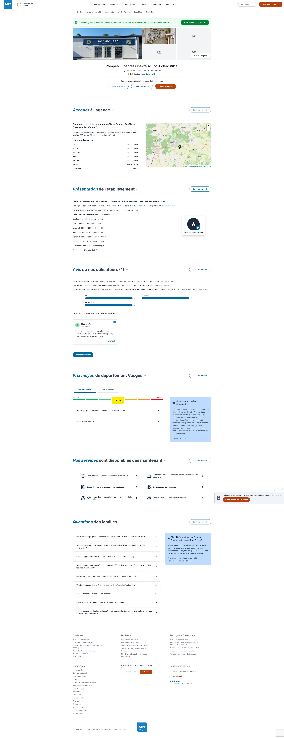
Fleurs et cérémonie (150, 4)
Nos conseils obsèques (81, 639)
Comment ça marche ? (81, 676)
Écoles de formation (80, 710)
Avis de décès (78, 656)
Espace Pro (77, 704)
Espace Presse (78, 713)
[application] (178, 145)
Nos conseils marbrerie (129, 639)
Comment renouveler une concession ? (135, 645)
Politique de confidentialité (82, 685)
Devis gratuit (177, 676)
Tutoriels (76, 701)
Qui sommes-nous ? (80, 673)
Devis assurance (142, 86)
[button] (208, 125)
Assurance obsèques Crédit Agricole (183, 654)
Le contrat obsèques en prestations (183, 651)
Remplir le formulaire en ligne (180, 561)
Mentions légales (79, 688)
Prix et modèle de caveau (130, 642)
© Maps (194, 166)
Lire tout (111, 341)
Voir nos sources (179, 438)
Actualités (170, 4)
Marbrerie (114, 4)
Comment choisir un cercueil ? (83, 642)
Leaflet (186, 166)
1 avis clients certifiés (148, 74)
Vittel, (140, 206)
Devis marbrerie (118, 86)
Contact (76, 679)
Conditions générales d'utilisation (85, 682)
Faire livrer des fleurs (196, 22)
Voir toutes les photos (200, 56)
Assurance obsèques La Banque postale (184, 648)
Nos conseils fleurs (79, 698)
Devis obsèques (166, 86)
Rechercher (147, 672)
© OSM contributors (205, 166)
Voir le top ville (78, 670)
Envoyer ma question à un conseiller (183, 558)
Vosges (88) (170, 206)
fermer (279, 489)
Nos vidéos (77, 695)
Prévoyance (130, 4)
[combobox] (247, 4)
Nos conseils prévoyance (179, 639)
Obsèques (98, 4)
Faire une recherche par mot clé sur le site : (136, 667)
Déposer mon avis (83, 355)
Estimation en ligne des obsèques (185, 671)
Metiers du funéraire (80, 707)
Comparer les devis (200, 110)
